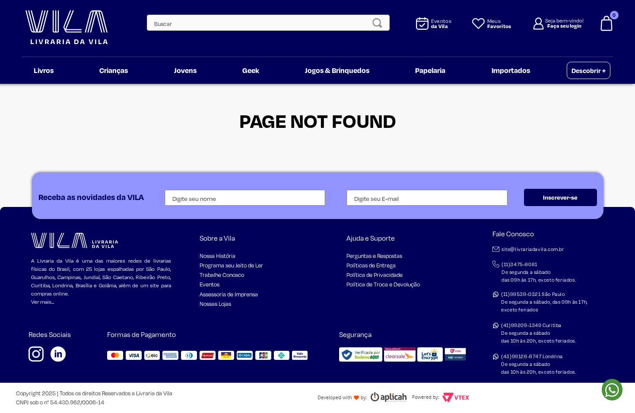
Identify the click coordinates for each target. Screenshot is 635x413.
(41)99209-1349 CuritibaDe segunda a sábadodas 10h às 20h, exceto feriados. (538, 333)
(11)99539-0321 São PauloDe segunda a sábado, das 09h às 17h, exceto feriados (544, 302)
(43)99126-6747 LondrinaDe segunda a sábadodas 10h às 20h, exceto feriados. (538, 364)
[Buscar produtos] (379, 22)
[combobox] (263, 23)
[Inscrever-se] (560, 197)
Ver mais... (42, 302)
